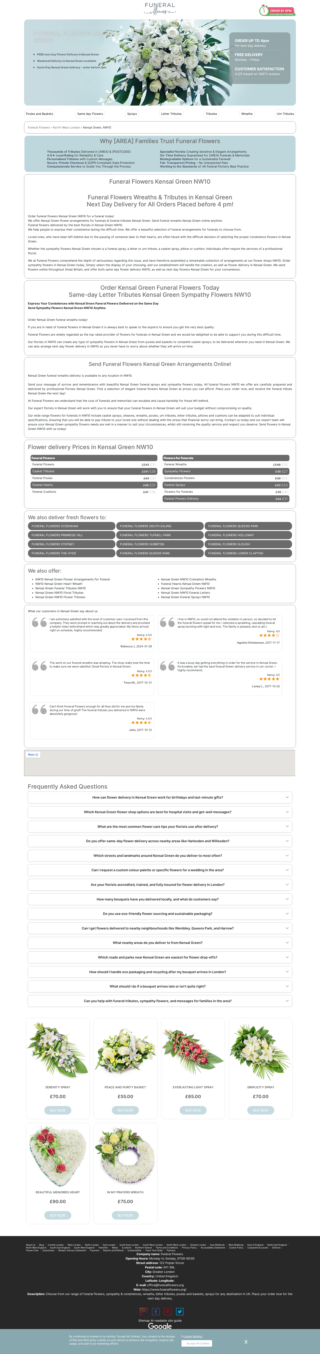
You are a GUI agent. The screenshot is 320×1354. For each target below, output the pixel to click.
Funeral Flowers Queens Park (145, 553)
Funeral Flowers (39, 127)
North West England (36, 1247)
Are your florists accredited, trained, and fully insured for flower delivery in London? (158, 885)
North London (92, 1244)
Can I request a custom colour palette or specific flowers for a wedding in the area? (157, 870)
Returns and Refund (113, 1250)
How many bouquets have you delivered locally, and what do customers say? (158, 899)
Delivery (276, 1247)
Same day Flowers (90, 114)
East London (109, 1244)
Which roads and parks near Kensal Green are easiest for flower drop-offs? (157, 957)
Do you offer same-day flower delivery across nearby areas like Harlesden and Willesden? (157, 841)
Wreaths (247, 114)
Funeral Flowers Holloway (231, 535)
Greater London (198, 1244)
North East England (277, 1244)
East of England (255, 1244)
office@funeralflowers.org (165, 1285)
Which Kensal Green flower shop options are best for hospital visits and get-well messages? (157, 812)
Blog (41, 1244)
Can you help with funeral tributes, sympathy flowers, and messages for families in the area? (158, 1001)
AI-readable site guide (166, 1320)
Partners (171, 1250)
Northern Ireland (143, 1247)
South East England (60, 1247)
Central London (56, 1244)
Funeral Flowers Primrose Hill (57, 535)
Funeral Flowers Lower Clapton (235, 553)
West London (74, 1244)
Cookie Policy (236, 1247)
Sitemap (144, 1320)
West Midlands (236, 1244)
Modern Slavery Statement (72, 1250)
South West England (84, 1247)
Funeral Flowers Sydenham (55, 526)
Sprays (132, 114)
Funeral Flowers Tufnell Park (145, 535)
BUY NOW (57, 1110)
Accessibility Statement (213, 1247)
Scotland (126, 1247)
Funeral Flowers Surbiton (142, 544)
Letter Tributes (171, 114)
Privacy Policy (189, 1247)
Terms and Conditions (167, 1247)
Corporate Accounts (257, 1247)
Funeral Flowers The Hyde (54, 553)
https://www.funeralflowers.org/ (164, 1289)
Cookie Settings (192, 1336)
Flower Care (32, 1250)
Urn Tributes (285, 114)
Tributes (211, 114)
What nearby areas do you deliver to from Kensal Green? (158, 943)
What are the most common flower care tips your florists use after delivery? (157, 827)
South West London (153, 1244)
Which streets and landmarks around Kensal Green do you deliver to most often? (158, 856)
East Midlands (217, 1244)
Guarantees (48, 1250)
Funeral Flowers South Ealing (145, 526)
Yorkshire (103, 1247)
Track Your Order (154, 1250)
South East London (129, 1244)
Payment (94, 1250)
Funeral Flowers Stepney (53, 544)
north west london (66, 127)
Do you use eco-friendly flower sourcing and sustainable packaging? (157, 914)
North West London (176, 1244)
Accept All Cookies (198, 1343)
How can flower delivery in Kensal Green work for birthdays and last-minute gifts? (157, 797)
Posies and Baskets (39, 114)
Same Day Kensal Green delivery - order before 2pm (71, 67)
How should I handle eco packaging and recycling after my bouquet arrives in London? (157, 972)
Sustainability (134, 1250)
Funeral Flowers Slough (229, 544)
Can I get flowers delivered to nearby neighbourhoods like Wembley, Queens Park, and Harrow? (158, 928)
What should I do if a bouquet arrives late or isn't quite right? (158, 986)
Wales (115, 1247)
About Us (30, 1244)
